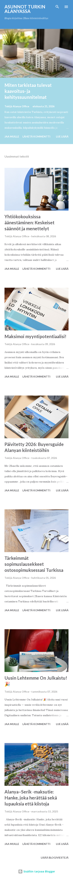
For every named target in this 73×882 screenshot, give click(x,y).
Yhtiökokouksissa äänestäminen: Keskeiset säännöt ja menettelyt (29, 222)
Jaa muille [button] (11, 136)
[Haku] (57, 7)
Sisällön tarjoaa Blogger (39, 871)
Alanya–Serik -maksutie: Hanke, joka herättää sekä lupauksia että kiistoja (30, 797)
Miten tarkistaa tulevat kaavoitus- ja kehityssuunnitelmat (28, 91)
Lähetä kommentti (36, 136)
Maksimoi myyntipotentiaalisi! (35, 336)
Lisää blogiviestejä (55, 857)
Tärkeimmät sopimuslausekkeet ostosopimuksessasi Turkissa (33, 564)
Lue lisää (62, 136)
